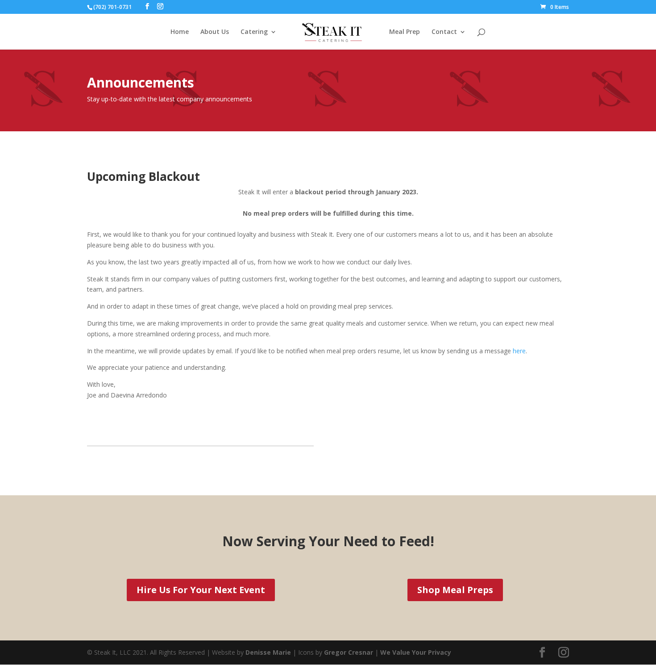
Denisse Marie (268, 652)
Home (179, 32)
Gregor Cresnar (349, 652)
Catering (254, 32)
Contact (444, 32)
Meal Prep (404, 32)
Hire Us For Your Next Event (201, 590)
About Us (214, 32)
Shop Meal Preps (455, 590)
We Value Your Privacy (415, 652)
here (519, 351)
